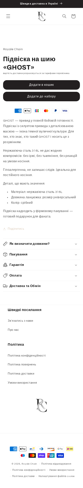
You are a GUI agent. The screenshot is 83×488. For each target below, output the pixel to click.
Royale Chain (29, 464)
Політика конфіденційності (27, 355)
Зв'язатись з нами (20, 320)
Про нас (13, 329)
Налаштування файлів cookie (57, 476)
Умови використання (22, 382)
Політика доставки (21, 373)
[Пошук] (64, 16)
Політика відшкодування (56, 464)
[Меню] (8, 16)
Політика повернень (22, 364)
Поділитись (16, 228)
